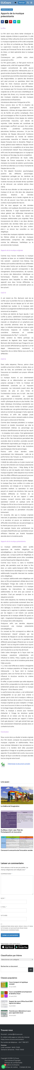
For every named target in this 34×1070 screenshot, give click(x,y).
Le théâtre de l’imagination (10, 806)
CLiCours (6, 2)
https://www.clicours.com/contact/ (12, 1039)
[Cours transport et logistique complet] (4, 982)
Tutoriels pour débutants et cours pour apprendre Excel (20, 1012)
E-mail (4, 907)
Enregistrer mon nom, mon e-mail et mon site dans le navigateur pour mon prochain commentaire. (17, 928)
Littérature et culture (7, 9)
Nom (3, 898)
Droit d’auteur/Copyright (12, 1060)
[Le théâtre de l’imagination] (17, 795)
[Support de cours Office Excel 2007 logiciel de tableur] (4, 1001)
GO (31, 970)
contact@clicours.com (15, 1034)
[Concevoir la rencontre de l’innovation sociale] (17, 842)
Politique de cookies (11, 1067)
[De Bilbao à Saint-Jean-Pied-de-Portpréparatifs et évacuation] (17, 819)
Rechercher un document (9, 966)
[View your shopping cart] (15, 3)
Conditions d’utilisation (12, 1065)
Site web (4, 915)
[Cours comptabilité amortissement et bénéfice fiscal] (4, 992)
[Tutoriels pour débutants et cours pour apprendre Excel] (4, 1011)
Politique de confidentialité (13, 1063)
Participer (22, 2)
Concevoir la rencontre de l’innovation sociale (17, 850)
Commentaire (6, 874)
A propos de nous (25, 1067)
